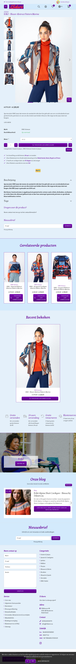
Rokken (42, 563)
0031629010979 (47, 621)
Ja (27, 661)
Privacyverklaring (8, 229)
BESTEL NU (21, 463)
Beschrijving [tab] (10, 180)
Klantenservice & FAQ (12, 624)
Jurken (42, 560)
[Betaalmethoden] (38, 170)
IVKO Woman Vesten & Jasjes (32, 149)
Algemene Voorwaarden (13, 603)
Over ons (8, 600)
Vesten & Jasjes (17, 149)
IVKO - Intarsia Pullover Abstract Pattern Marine (14, 287)
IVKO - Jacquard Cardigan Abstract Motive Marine (38, 287)
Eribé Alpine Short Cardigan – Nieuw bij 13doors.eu (52, 494)
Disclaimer (8, 606)
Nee (33, 661)
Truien (42, 566)
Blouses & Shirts (45, 569)
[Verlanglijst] (7, 298)
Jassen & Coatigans (46, 557)
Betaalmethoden (10, 612)
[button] (60, 6)
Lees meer (7, 122)
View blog (68, 485)
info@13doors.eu (47, 624)
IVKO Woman (26, 129)
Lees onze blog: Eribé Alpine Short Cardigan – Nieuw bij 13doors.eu (52, 508)
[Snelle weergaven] (21, 256)
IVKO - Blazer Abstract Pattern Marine (38, 392)
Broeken (43, 572)
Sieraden (43, 578)
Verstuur (20, 591)
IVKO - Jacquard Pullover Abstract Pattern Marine (62, 288)
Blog (35, 490)
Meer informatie (43, 661)
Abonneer (68, 226)
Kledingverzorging (11, 621)
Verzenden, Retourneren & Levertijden (17, 615)
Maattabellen (9, 618)
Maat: (6, 139)
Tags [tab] (6, 201)
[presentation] (17, 59)
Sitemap (7, 627)
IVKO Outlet (44, 581)
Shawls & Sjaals (45, 575)
